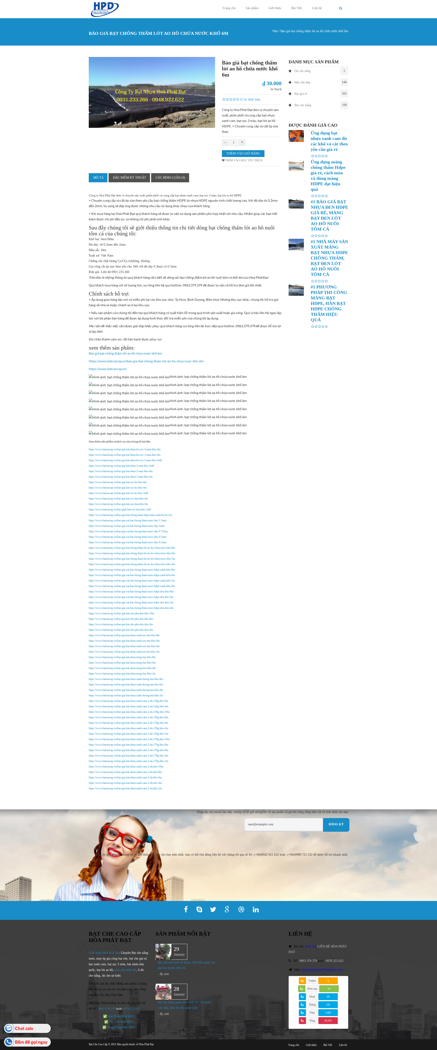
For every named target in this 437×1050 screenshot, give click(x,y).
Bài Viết (296, 8)
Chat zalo (24, 1028)
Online (312, 980)
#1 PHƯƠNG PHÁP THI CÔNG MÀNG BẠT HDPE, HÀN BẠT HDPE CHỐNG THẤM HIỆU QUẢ (329, 303)
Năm (312, 1012)
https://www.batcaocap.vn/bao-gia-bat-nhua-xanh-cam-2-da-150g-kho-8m (128, 717)
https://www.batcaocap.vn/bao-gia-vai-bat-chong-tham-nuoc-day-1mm (126, 526)
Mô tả (98, 177)
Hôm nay (312, 988)
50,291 (328, 1020)
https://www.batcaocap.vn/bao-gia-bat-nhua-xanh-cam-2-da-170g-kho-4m (128, 755)
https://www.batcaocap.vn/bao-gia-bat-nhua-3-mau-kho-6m (120, 471)
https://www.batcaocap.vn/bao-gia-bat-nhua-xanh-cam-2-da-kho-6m (125, 777)
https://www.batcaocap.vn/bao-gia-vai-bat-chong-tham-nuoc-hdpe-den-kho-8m (131, 591)
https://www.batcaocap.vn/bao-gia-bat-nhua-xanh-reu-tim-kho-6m (124, 640)
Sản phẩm (252, 8)
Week (312, 996)
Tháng (312, 1004)
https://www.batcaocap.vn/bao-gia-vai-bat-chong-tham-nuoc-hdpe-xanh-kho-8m (132, 569)
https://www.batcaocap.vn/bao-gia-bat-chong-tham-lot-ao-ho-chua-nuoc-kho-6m (146, 361)
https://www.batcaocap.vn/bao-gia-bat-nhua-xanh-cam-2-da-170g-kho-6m (128, 750)
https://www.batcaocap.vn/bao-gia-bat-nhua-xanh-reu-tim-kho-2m (124, 651)
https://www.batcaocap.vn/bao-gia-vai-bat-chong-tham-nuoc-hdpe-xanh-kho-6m (132, 575)
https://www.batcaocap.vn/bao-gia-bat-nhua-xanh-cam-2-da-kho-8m (125, 772)
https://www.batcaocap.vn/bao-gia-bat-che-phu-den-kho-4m (121, 629)
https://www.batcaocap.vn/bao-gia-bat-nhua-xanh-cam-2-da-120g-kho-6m (128, 701)
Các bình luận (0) (170, 177)
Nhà (275, 31)
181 (328, 1004)
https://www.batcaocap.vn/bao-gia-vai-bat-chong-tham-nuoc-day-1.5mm (127, 520)
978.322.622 (132, 1008)
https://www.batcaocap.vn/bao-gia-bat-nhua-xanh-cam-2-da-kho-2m (125, 788)
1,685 (328, 1012)
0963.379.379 (107, 1008)
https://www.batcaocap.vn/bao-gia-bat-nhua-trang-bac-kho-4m (122, 668)
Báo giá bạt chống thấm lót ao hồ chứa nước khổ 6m (125, 353)
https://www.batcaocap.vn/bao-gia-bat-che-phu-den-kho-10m (121, 613)
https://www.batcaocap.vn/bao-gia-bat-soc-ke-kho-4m (118, 487)
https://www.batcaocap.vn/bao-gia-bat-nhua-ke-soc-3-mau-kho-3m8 (125, 460)
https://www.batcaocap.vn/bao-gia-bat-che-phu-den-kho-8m (121, 618)
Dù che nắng (303, 71)
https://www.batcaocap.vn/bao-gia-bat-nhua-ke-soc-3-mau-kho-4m (124, 454)
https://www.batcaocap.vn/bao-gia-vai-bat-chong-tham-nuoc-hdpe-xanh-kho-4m (132, 586)
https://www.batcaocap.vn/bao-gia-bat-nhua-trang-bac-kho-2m (122, 673)
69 (328, 996)
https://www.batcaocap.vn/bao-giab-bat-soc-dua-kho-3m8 (120, 509)
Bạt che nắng (303, 105)
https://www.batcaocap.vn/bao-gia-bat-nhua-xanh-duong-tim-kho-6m (126, 684)
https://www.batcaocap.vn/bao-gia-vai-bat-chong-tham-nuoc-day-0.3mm (127, 542)
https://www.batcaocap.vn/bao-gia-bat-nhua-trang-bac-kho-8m (122, 657)
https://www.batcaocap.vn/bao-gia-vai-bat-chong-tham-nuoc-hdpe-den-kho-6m (131, 597)
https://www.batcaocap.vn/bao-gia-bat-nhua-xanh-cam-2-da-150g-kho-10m (129, 711)
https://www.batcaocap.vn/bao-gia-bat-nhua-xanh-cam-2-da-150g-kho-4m (128, 728)
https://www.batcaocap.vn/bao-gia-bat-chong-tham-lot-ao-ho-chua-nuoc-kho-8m (132, 547)
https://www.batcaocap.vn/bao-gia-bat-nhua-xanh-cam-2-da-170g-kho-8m (128, 744)
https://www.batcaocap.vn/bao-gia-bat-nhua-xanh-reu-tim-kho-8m (124, 635)
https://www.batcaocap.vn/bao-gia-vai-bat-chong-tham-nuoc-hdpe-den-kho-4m (131, 608)
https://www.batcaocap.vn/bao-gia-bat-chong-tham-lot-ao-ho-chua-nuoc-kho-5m (132, 558)
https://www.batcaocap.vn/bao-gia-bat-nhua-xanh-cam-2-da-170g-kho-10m (129, 739)
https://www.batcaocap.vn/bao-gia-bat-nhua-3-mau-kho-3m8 (121, 465)
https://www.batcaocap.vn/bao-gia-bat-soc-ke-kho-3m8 (118, 493)
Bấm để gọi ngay (31, 1042)
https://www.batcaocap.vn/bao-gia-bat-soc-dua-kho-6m (118, 498)
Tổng (312, 1020)
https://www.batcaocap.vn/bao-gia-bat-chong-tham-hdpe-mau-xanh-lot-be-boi (130, 515)
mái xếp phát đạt (125, 970)
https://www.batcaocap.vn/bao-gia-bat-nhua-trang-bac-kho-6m (122, 662)
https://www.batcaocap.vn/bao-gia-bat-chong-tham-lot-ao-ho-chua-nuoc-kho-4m (132, 564)
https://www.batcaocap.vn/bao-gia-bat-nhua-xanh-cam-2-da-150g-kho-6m (128, 722)
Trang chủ (229, 8)
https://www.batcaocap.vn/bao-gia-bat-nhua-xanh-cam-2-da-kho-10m (126, 766)
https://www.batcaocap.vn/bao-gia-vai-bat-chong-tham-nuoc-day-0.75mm (128, 531)
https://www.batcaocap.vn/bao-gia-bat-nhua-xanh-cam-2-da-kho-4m (125, 783)
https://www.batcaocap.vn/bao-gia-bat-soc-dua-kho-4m (118, 504)
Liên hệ (317, 8)
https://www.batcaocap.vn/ (108, 369)
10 (329, 988)
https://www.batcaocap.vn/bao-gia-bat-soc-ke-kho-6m (118, 482)
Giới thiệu (274, 8)
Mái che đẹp (302, 82)
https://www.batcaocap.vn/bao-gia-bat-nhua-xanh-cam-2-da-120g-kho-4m (128, 706)
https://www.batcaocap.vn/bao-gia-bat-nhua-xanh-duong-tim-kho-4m (126, 690)
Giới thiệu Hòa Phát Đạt (104, 953)
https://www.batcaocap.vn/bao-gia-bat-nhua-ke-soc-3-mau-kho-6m (124, 449)
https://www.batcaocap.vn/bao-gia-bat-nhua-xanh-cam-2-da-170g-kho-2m (128, 761)
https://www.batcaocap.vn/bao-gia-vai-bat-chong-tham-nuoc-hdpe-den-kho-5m (131, 602)
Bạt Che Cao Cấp (98, 1044)
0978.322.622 (334, 960)
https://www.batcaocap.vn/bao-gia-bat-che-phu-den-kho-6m (121, 624)
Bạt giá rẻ (301, 93)
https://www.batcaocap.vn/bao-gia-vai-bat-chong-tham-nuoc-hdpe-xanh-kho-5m (132, 580)
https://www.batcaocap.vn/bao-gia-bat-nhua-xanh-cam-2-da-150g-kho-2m (128, 733)
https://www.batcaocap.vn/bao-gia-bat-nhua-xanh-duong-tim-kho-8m (126, 679)
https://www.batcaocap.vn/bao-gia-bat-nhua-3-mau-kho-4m (120, 476)
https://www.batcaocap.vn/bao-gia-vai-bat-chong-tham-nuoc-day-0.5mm (127, 536)
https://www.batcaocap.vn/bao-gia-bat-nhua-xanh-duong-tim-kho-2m (126, 695)
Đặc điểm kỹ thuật (129, 177)
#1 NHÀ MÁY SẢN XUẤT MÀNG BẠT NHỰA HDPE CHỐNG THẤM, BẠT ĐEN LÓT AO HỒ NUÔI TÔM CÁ (329, 258)
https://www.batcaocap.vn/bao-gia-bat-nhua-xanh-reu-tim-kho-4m (124, 646)
